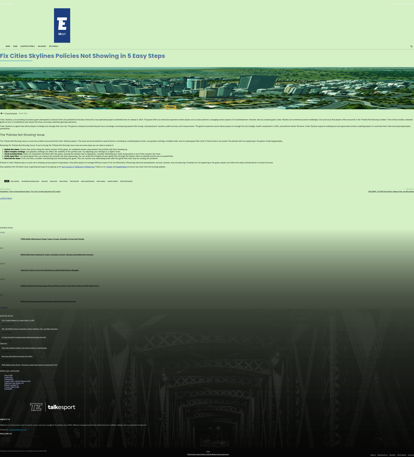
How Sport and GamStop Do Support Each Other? (17, 356)
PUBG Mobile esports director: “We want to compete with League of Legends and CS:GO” (29, 365)
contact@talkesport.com (18, 430)
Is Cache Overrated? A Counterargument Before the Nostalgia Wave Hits (24, 337)
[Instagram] (7, 439)
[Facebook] (2, 439)
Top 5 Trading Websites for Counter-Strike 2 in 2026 (18, 320)
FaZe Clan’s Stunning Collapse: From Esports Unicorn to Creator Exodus (24, 348)
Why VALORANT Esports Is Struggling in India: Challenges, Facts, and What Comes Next (30, 329)
